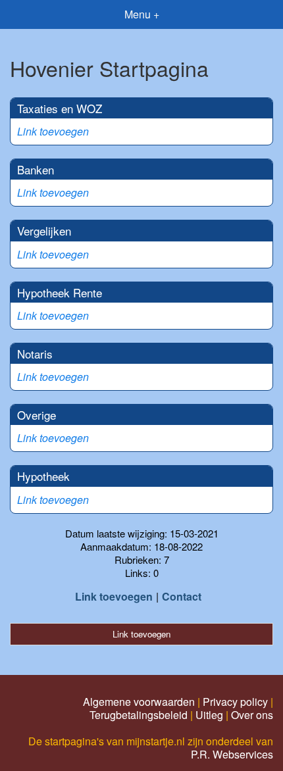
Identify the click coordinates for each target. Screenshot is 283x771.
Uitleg (209, 715)
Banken (35, 169)
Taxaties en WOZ (59, 108)
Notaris (35, 353)
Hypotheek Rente (59, 292)
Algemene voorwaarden (139, 702)
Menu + (141, 14)
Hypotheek (43, 476)
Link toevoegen (53, 131)
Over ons (252, 715)
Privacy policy (235, 702)
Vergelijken (44, 230)
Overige (36, 415)
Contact (181, 596)
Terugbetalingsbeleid (139, 715)
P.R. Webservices (232, 754)
